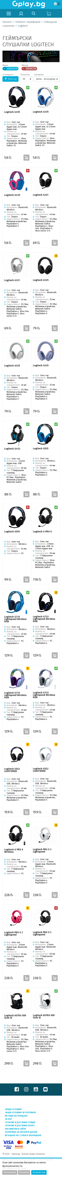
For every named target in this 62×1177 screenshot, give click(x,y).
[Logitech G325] (45, 265)
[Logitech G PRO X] (45, 517)
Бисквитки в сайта (15, 1129)
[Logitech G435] (16, 180)
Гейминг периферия (27, 21)
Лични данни (10, 1172)
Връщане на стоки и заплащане (23, 1135)
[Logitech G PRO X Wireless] (16, 835)
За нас (8, 1119)
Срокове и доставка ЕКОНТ (20, 1125)
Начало (7, 21)
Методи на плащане (16, 1116)
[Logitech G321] (45, 180)
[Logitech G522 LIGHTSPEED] (16, 754)
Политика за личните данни (21, 1132)
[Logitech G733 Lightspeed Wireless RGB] (16, 602)
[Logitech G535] (45, 434)
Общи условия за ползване (20, 1112)
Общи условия (13, 1109)
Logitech (23, 25)
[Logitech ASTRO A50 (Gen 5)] (16, 1001)
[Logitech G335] (16, 97)
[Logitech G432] (16, 434)
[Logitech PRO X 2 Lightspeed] (45, 835)
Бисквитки (24, 1172)
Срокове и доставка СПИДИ (20, 1122)
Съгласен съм (39, 1172)
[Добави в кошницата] (26, 158)
